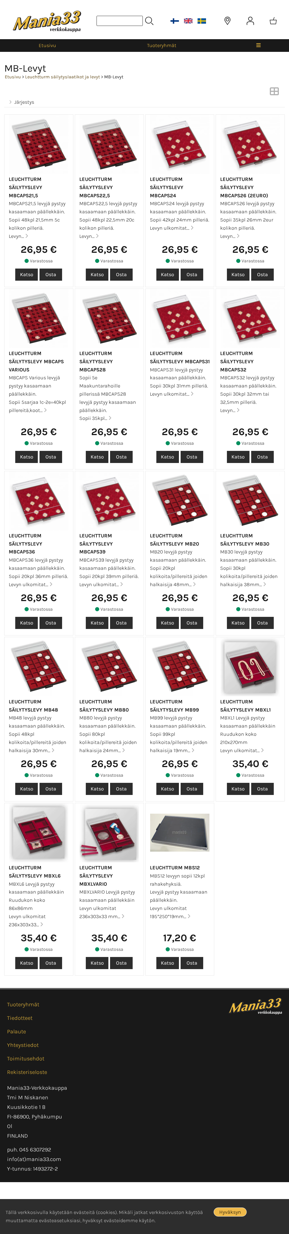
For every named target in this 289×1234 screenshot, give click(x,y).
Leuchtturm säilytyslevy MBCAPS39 (96, 544)
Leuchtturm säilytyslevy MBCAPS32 (237, 361)
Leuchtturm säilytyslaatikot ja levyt (62, 76)
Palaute (16, 1031)
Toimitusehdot (25, 1058)
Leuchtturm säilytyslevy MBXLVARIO (96, 876)
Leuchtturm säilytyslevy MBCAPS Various (36, 361)
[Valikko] (259, 45)
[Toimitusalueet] (227, 21)
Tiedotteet (19, 1018)
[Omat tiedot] (250, 21)
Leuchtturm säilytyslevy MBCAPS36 (25, 544)
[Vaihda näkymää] (274, 93)
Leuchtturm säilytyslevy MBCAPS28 (96, 361)
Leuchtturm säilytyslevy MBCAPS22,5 (96, 187)
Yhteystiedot (23, 1045)
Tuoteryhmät (161, 45)
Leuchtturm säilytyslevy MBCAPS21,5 (25, 187)
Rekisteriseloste (27, 1072)
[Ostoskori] (273, 21)
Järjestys (24, 102)
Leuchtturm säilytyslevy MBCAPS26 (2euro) (244, 187)
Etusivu (47, 45)
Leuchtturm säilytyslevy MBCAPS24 (166, 187)
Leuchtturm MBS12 (175, 868)
